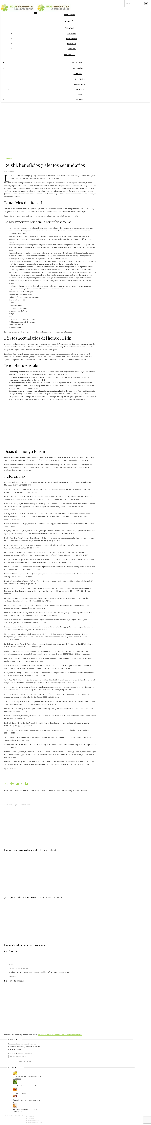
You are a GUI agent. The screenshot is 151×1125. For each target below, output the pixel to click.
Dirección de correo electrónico (20, 1054)
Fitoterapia (71, 34)
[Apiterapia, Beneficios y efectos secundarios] (15, 1107)
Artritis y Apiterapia (20, 1093)
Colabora (31, 1117)
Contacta (31, 1119)
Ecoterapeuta (12, 769)
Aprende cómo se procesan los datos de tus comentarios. (60, 1035)
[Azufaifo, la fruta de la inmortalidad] (15, 1083)
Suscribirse (25, 1062)
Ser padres (69, 55)
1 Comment (9, 171)
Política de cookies (34, 1121)
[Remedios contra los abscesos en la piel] (15, 1098)
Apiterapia (72, 49)
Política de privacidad (35, 1123)
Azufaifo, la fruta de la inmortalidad (26, 1086)
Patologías (69, 15)
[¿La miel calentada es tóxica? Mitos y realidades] (15, 1074)
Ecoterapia (71, 44)
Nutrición (69, 21)
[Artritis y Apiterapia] (15, 1091)
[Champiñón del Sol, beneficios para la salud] (8, 801)
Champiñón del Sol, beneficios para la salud (25, 945)
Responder (24, 968)
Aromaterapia (71, 39)
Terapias (69, 28)
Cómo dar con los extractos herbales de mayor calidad (30, 850)
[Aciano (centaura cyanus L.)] (17, 801)
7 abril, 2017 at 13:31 (14, 968)
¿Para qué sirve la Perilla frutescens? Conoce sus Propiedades (33, 897)
